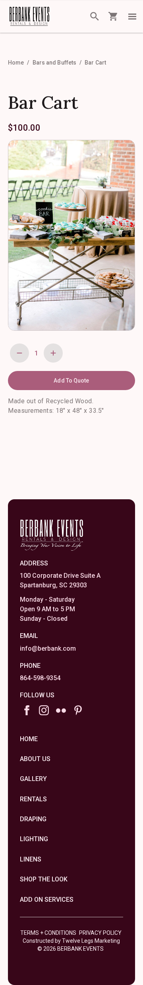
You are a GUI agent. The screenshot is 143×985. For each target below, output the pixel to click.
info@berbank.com (48, 648)
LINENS (30, 859)
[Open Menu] (132, 16)
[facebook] (27, 710)
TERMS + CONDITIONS (48, 933)
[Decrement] (19, 353)
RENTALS (33, 799)
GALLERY (33, 779)
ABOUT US (35, 759)
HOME (29, 739)
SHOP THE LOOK (44, 879)
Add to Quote (71, 380)
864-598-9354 (40, 678)
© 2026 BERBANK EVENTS (70, 949)
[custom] (61, 710)
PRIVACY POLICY (100, 933)
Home (16, 62)
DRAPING (33, 819)
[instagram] (44, 710)
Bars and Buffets (55, 62)
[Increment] (53, 353)
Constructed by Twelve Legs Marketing (71, 941)
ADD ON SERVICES (46, 899)
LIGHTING (34, 839)
